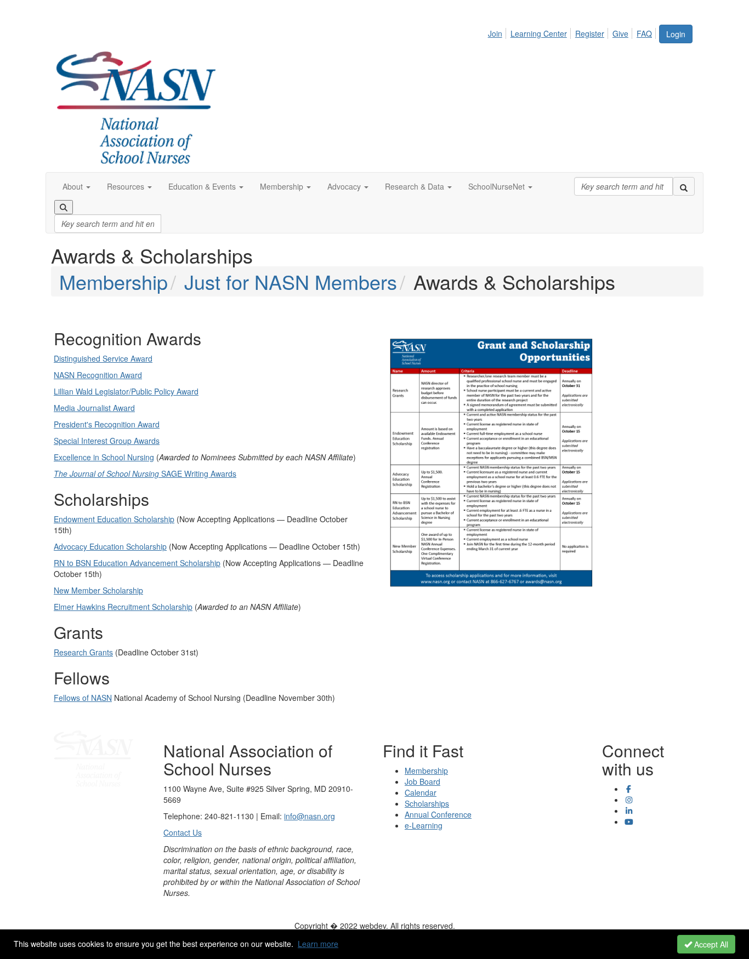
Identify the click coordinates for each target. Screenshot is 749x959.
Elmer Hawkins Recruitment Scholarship (123, 606)
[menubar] (573, 32)
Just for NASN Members (290, 281)
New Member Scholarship (98, 590)
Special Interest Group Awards (107, 440)
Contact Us (182, 832)
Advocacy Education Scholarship (110, 546)
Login (675, 33)
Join (495, 33)
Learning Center (538, 33)
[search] (684, 186)
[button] (76, 186)
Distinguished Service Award (103, 358)
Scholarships (427, 803)
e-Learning (423, 825)
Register (589, 33)
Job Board (422, 781)
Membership (113, 281)
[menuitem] (498, 32)
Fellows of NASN (83, 697)
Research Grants (83, 652)
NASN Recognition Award (98, 374)
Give (620, 33)
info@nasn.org (309, 815)
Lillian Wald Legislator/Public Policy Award (126, 391)
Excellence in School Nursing (104, 457)
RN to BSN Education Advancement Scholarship (137, 562)
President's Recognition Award (107, 424)
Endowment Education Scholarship (114, 518)
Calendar (420, 792)
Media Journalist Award (94, 407)
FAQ (644, 33)
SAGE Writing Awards (145, 473)
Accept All (710, 944)
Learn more (318, 943)
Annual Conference (438, 814)
